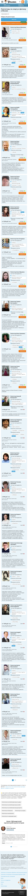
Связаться (22, 40)
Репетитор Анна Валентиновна (14, 453)
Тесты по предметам (5, 880)
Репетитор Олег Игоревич (17, 238)
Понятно (22, 892)
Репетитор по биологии (7, 810)
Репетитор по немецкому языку (9, 816)
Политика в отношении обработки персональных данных (14, 872)
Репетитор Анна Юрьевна (17, 272)
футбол (3, 788)
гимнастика (8, 786)
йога (13, 786)
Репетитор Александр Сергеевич (16, 543)
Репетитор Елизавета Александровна (16, 605)
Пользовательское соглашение (8, 876)
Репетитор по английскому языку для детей (12, 807)
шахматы (7, 788)
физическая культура (19, 786)
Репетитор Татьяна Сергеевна (15, 482)
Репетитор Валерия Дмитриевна (15, 731)
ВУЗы (2, 878)
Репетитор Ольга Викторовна (15, 694)
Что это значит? (5, 893)
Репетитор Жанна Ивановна (18, 27)
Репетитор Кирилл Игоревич (15, 515)
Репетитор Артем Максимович (15, 666)
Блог (2, 884)
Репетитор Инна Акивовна (17, 333)
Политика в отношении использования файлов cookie (13, 874)
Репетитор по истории (20, 810)
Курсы (2, 882)
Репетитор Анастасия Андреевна (16, 48)
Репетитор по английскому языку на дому (11, 802)
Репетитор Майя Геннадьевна (14, 108)
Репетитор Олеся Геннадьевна (15, 367)
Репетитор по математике (8, 813)
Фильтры (14, 19)
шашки (12, 788)
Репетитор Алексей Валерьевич (15, 397)
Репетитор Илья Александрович (14, 142)
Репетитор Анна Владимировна (14, 207)
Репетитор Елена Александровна (15, 177)
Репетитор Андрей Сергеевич (15, 633)
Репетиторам (4, 886)
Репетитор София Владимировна (15, 82)
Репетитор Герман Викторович (15, 302)
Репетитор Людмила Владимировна (16, 420)
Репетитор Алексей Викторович (15, 759)
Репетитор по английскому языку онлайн (11, 804)
